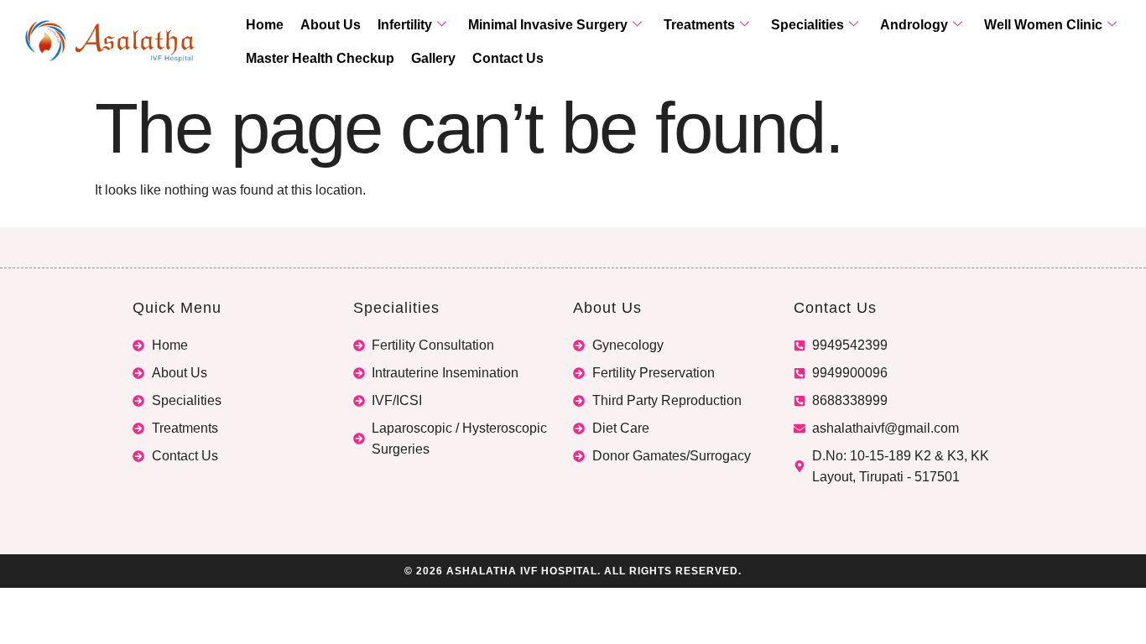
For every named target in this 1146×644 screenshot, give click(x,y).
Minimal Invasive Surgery (548, 25)
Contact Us (508, 58)
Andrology (914, 25)
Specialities (807, 25)
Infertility (405, 25)
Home (265, 25)
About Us (330, 25)
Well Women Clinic (1043, 25)
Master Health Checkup (320, 58)
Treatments (699, 25)
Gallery (433, 58)
